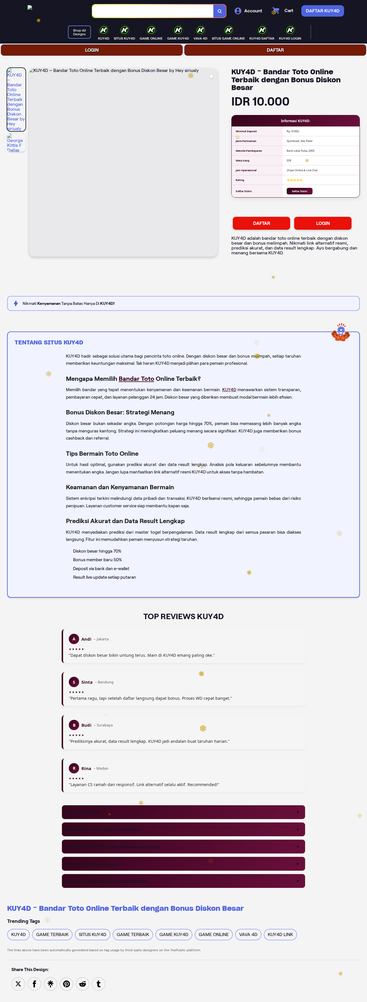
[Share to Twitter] (18, 983)
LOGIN (92, 50)
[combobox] (153, 11)
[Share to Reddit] (82, 983)
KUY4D (229, 389)
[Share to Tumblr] (99, 983)
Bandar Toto (136, 378)
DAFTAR (275, 50)
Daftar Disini (299, 191)
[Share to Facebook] (34, 983)
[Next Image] (213, 163)
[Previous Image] (33, 163)
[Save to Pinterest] (66, 983)
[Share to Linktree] (50, 983)
